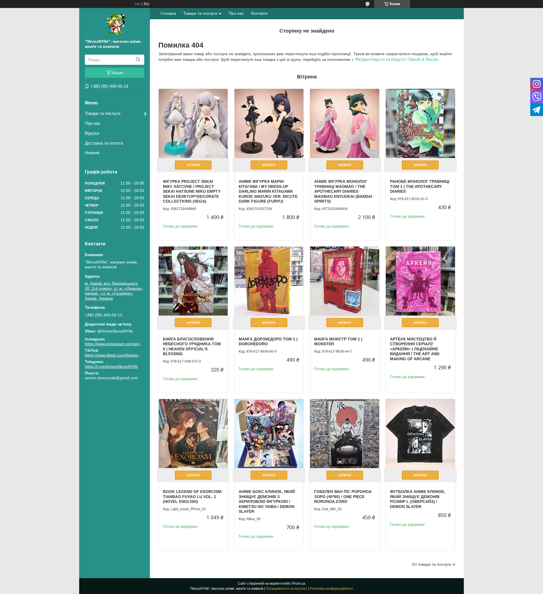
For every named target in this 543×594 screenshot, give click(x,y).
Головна (168, 13)
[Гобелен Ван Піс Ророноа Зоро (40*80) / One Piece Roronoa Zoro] (344, 433)
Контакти (259, 13)
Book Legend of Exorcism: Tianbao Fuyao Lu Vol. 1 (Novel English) (193, 496)
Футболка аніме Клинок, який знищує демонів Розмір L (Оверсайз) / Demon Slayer (417, 499)
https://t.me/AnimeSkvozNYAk (111, 366)
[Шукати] (138, 60)
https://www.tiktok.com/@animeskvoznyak (122, 355)
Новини (92, 152)
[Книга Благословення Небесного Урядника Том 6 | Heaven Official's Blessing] (193, 281)
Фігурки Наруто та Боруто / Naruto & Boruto (396, 59)
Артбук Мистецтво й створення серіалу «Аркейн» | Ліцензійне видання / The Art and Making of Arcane (414, 349)
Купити (193, 165)
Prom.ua (298, 584)
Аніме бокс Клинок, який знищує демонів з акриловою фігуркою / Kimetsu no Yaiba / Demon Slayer (267, 501)
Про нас (92, 123)
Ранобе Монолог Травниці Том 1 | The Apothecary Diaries (419, 186)
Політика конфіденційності (331, 589)
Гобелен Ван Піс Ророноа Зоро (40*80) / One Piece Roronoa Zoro (343, 496)
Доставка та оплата (104, 143)
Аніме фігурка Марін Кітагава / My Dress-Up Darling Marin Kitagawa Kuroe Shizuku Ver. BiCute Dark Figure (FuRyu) (268, 191)
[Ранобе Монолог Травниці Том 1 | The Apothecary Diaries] (420, 123)
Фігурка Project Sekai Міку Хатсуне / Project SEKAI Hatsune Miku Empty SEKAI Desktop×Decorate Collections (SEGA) (192, 191)
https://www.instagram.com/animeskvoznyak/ (125, 344)
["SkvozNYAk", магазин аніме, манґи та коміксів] (114, 24)
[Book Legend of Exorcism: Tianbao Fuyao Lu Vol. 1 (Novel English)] (193, 433)
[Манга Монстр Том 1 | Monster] (344, 281)
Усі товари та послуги (431, 564)
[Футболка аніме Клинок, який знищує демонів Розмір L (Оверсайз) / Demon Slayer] (420, 433)
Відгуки (92, 133)
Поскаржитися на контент (286, 589)
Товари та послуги (102, 113)
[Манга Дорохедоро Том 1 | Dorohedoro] (268, 281)
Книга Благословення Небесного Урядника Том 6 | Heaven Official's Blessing (192, 346)
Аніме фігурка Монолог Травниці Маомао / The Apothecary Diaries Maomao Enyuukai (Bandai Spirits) (343, 191)
